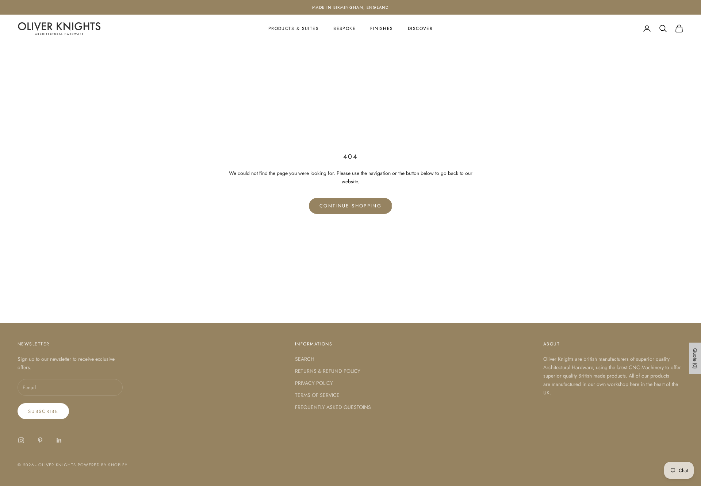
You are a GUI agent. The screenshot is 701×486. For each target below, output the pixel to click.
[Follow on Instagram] (21, 440)
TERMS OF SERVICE (317, 395)
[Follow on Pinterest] (40, 440)
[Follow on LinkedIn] (59, 440)
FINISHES (381, 28)
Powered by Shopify (103, 465)
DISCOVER (420, 28)
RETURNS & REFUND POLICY (327, 371)
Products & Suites (293, 28)
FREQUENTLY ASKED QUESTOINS (333, 407)
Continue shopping (350, 205)
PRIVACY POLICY (314, 383)
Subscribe (43, 411)
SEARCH (304, 359)
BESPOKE (344, 28)
